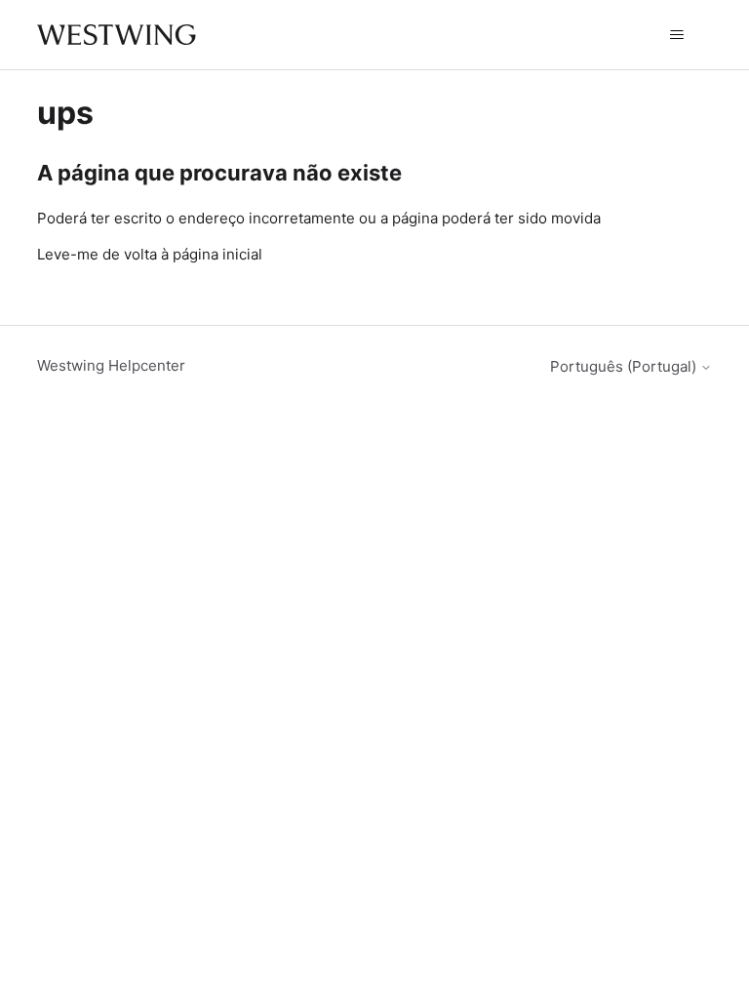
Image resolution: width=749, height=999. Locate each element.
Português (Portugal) (625, 366)
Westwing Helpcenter (111, 365)
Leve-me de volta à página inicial (149, 254)
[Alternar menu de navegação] (677, 35)
